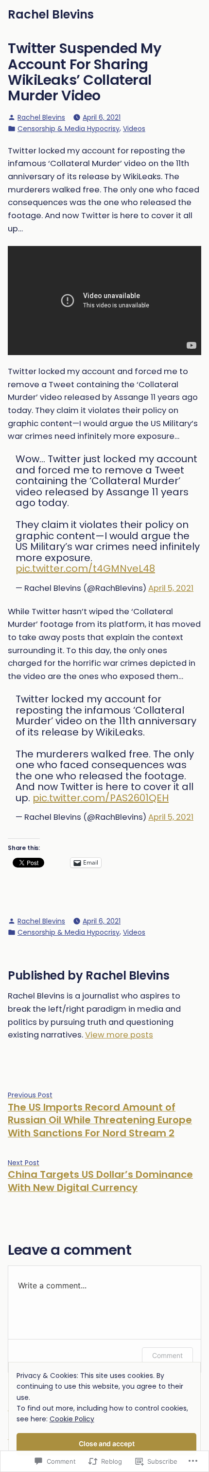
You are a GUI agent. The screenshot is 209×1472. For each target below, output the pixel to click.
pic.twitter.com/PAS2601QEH (101, 798)
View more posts (119, 1034)
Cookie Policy (72, 1419)
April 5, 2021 (170, 588)
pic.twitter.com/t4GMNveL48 (85, 568)
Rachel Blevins (51, 14)
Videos (134, 128)
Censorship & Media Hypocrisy (68, 128)
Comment (167, 1355)
